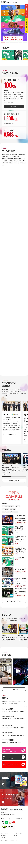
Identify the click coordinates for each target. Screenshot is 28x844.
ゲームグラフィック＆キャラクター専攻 (11, 242)
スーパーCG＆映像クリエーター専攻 (11, 309)
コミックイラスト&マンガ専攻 (13, 348)
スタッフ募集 (3, 837)
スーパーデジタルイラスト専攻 (13, 343)
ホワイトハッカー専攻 (11, 193)
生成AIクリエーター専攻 (12, 201)
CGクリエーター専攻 (12, 313)
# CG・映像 (12, 509)
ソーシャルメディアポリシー (18, 833)
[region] (15, 56)
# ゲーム (18, 506)
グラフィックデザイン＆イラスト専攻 (11, 360)
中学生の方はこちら (26, 26)
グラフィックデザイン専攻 (13, 364)
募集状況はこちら (26, 11)
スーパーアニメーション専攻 (12, 352)
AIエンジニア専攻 (10, 197)
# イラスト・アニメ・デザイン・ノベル (10, 512)
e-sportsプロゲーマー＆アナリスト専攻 (12, 271)
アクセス (4, 815)
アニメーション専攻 (11, 356)
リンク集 (15, 835)
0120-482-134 (19, 818)
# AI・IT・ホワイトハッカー (8, 506)
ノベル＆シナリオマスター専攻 (12, 368)
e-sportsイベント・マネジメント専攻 (11, 279)
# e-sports (5, 509)
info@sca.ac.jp (7, 818)
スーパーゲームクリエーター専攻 (13, 234)
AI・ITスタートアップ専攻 (12, 205)
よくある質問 (3, 835)
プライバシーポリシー (4, 833)
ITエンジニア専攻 (11, 189)
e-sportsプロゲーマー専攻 (13, 275)
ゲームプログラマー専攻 (12, 238)
